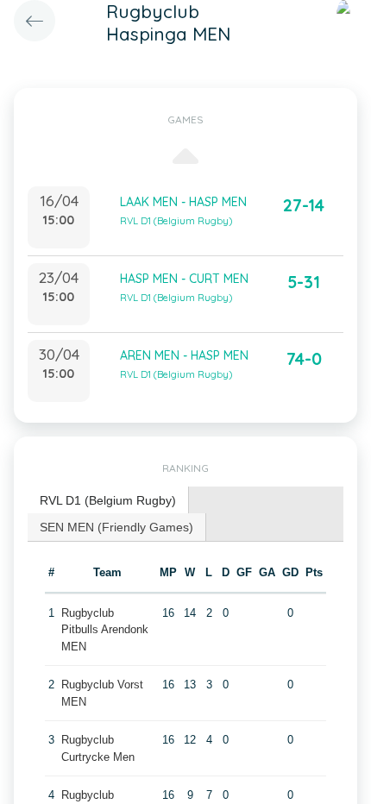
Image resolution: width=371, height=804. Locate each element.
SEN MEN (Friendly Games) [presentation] (116, 527)
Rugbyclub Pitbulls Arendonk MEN (104, 629)
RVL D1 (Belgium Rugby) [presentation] (108, 500)
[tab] (108, 501)
